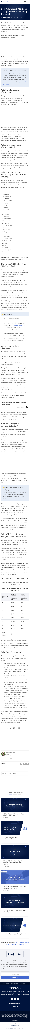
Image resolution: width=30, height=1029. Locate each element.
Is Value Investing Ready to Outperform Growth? (11, 838)
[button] (28, 2)
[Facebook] (12, 1000)
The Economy (20, 942)
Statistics (14, 944)
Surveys (21, 944)
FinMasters (12, 1023)
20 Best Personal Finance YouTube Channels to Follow (13, 814)
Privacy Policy (20, 1028)
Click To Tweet (21, 407)
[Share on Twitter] (24, 764)
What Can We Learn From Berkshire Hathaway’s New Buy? (14, 887)
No (20, 728)
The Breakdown (5, 6)
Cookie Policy (13, 1028)
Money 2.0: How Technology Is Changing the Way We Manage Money (12, 862)
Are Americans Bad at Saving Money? (14, 934)
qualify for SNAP (17, 325)
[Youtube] (18, 1000)
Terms (7, 1028)
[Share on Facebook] (21, 764)
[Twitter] (15, 1000)
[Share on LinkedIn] (27, 764)
